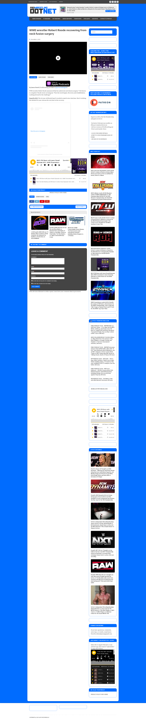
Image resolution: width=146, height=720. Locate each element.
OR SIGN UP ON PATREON (99, 139)
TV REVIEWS (46, 18)
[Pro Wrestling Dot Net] (43, 10)
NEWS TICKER (42, 77)
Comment (33, 257)
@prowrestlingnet (61, 87)
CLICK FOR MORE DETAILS (99, 133)
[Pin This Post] (42, 201)
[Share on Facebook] (31, 201)
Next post (80, 207)
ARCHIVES (95, 18)
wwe (47, 196)
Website (33, 276)
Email (32, 271)
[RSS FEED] (115, 1)
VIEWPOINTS (77, 18)
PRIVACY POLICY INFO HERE (58, 192)
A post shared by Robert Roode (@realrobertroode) (49, 154)
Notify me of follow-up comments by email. (45, 280)
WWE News (51, 77)
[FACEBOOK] (113, 1)
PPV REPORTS (56, 18)
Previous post (37, 207)
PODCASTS (87, 18)
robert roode (40, 196)
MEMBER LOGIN (43, 1)
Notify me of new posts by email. (42, 283)
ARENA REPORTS (67, 18)
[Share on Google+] (47, 201)
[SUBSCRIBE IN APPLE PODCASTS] (58, 85)
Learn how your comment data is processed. (67, 291)
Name (32, 266)
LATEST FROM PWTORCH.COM (100, 320)
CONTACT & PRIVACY (106, 18)
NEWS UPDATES (36, 18)
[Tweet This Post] (37, 201)
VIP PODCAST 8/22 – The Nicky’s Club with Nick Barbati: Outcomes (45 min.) (102, 379)
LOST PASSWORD (53, 1)
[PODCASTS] (117, 1)
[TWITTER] (110, 1)
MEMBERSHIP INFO (33, 1)
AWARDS (61, 1)
